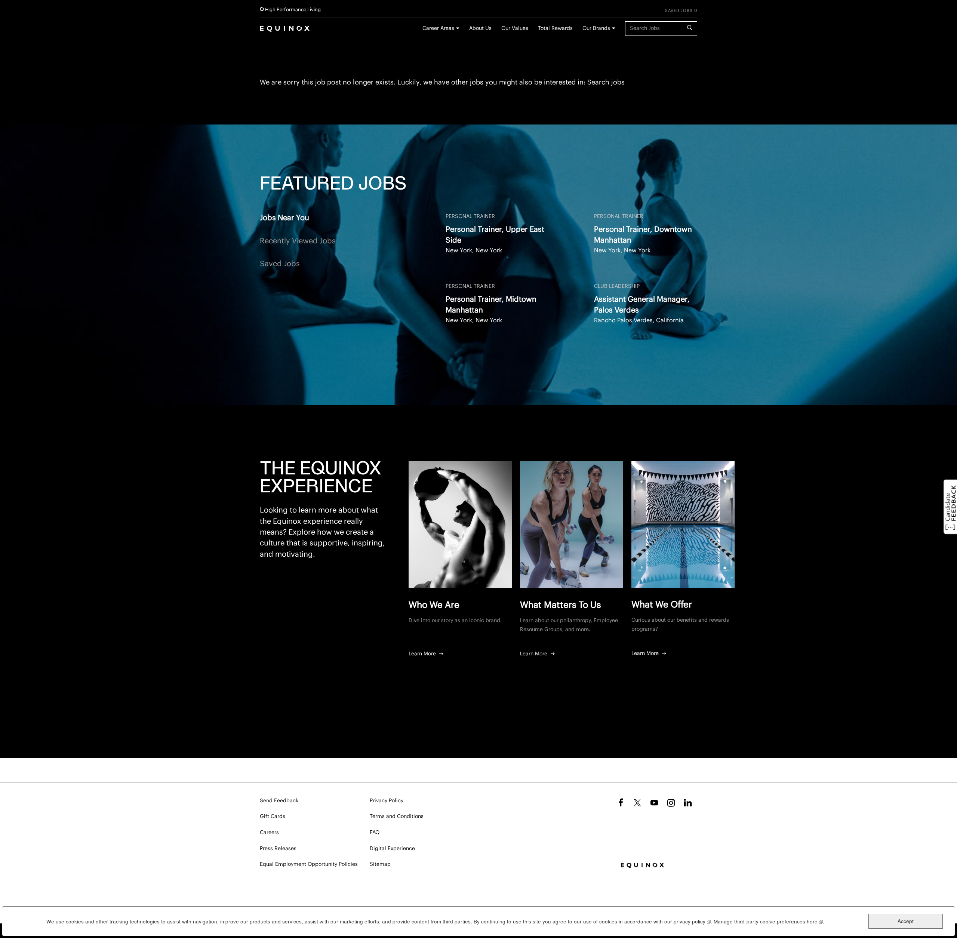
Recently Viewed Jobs (298, 241)
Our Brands (596, 28)
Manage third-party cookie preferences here (768, 921)
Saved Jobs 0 (681, 11)
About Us (480, 28)
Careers (269, 832)
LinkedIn (687, 802)
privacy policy (692, 921)
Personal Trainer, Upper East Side (495, 235)
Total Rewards (555, 28)
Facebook (619, 802)
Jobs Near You (284, 218)
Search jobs (606, 82)
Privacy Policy (386, 800)
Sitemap (380, 864)
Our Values (514, 28)
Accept (906, 921)
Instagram (671, 802)
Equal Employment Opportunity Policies (309, 864)
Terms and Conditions (397, 816)
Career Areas (438, 28)
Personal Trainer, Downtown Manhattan (643, 235)
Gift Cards (272, 816)
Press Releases (278, 848)
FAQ (374, 832)
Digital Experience (392, 848)
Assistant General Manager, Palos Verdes (642, 305)
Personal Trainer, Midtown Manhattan (491, 305)
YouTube (654, 802)
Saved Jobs (280, 264)
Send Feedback (279, 800)
